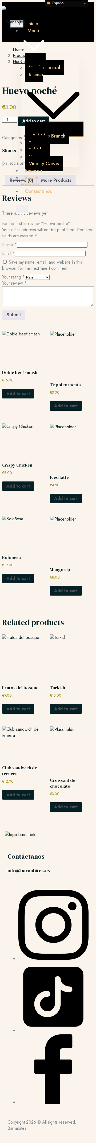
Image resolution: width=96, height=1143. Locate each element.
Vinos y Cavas (44, 163)
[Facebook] (53, 1102)
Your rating (13, 277)
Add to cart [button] (18, 393)
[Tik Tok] (53, 1030)
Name (9, 245)
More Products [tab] (56, 180)
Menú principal (44, 67)
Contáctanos (38, 191)
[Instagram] (53, 958)
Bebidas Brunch (49, 135)
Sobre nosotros (30, 181)
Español (57, 3)
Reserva (33, 170)
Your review (14, 283)
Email (8, 253)
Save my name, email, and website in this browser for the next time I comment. (42, 265)
